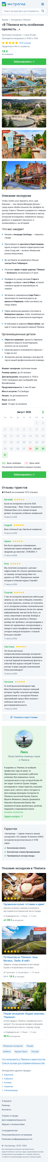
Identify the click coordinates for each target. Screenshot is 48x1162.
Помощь (6, 1105)
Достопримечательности (14, 1120)
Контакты (6, 1109)
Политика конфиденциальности (17, 1139)
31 (5, 455)
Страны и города (10, 1116)
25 (11, 448)
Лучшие (35, 1051)
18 (11, 442)
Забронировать (23, 61)
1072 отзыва (25, 43)
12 (17, 436)
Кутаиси (8, 1082)
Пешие (30, 1046)
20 (24, 442)
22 (36, 442)
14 (30, 436)
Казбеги (7, 1051)
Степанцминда (11, 1090)
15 (36, 436)
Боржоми (8, 1075)
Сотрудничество (10, 1130)
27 (24, 448)
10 (5, 436)
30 (43, 448)
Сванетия (8, 1086)
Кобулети (8, 1079)
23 (43, 442)
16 (43, 436)
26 (17, 448)
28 (30, 448)
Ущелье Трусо (21, 1051)
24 (5, 448)
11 (11, 436)
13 (24, 436)
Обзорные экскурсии (13, 1046)
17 (5, 442)
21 (30, 442)
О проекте (6, 1101)
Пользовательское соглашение (17, 1135)
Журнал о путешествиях (13, 1124)
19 (17, 442)
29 (36, 448)
